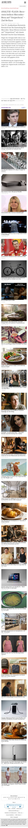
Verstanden (3, 825)
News (9, 808)
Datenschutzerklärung (13, 810)
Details (24, 824)
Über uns (20, 812)
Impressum (19, 808)
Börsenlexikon (14, 796)
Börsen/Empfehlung (5, 8)
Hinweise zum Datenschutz (11, 812)
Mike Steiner (18, 815)
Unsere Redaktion (10, 815)
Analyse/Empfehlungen (14, 8)
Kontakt (13, 808)
